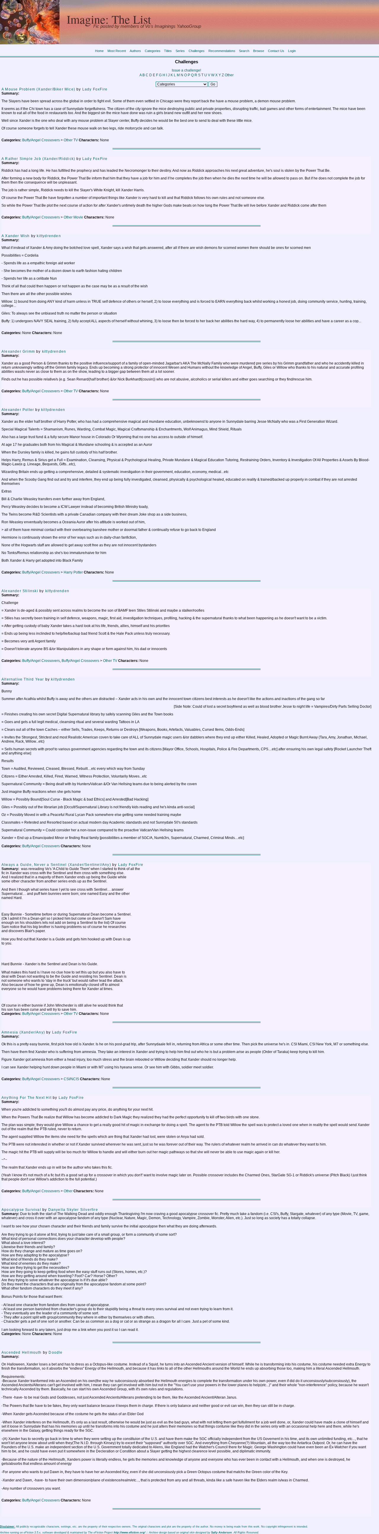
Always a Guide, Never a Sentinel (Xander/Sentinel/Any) (56, 865)
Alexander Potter (17, 410)
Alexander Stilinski (19, 591)
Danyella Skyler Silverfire (73, 1210)
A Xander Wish (15, 236)
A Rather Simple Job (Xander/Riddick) (38, 159)
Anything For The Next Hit (26, 1098)
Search (244, 51)
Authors (135, 51)
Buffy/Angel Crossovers (41, 140)
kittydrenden (49, 236)
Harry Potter (73, 572)
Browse (258, 51)
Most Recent (116, 51)
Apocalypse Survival (21, 1210)
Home (99, 51)
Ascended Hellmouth (21, 1352)
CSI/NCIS (71, 1079)
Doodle (55, 1352)
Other (229, 75)
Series (180, 51)
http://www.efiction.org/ (129, 1532)
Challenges (197, 51)
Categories (152, 51)
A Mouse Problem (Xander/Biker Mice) (38, 89)
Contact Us (276, 51)
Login (292, 51)
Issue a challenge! (186, 70)
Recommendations (221, 51)
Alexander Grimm (18, 351)
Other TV (71, 140)
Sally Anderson (221, 1532)
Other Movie (73, 217)
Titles (168, 51)
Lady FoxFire (94, 89)
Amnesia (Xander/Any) (23, 1032)
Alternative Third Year (22, 679)
